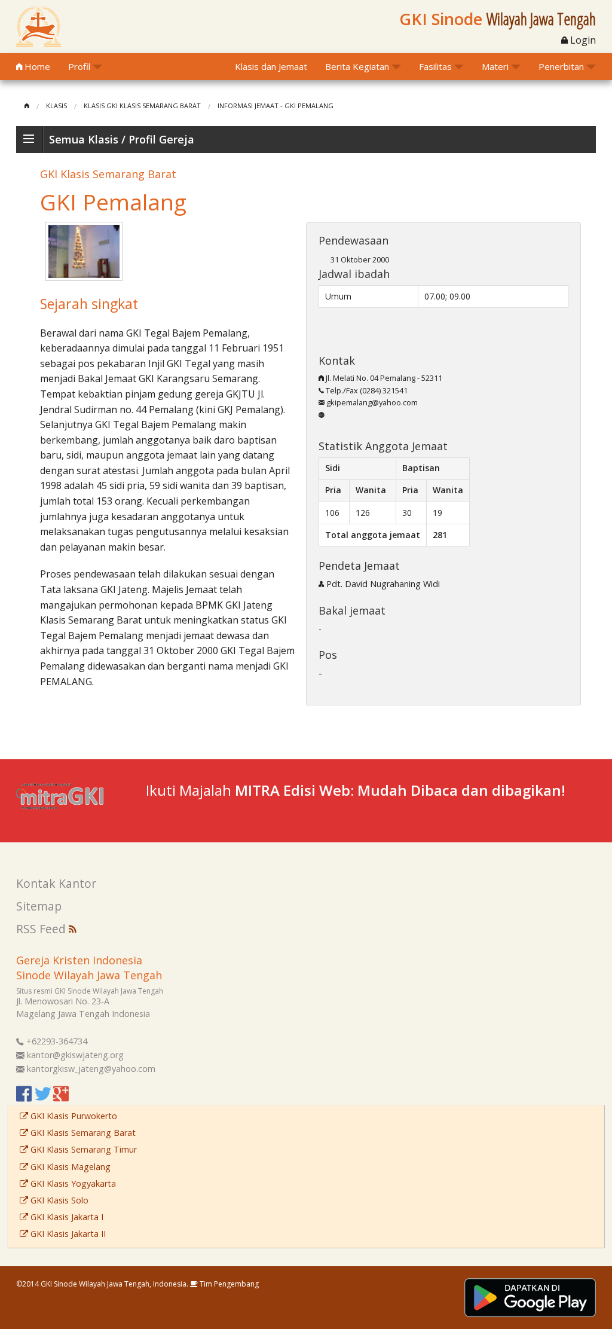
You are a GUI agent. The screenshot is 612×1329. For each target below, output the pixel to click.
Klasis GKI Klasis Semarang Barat (142, 105)
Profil (79, 66)
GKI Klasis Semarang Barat (82, 1132)
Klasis (56, 105)
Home (36, 66)
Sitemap (39, 906)
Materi (495, 66)
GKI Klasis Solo (58, 1200)
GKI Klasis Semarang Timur (82, 1149)
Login (582, 40)
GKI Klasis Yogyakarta (72, 1183)
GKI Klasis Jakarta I (65, 1217)
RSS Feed (42, 929)
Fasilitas (435, 66)
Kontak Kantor (56, 883)
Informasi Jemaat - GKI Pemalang (275, 105)
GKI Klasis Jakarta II (67, 1233)
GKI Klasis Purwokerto (72, 1116)
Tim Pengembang (228, 1284)
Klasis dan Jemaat (271, 66)
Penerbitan (561, 66)
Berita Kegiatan (357, 66)
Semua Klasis (83, 139)
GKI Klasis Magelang (69, 1166)
